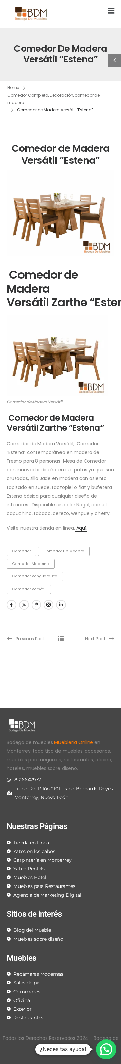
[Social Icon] (11, 605)
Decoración (61, 95)
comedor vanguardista (34, 576)
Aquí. (81, 528)
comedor (21, 551)
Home (13, 87)
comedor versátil (29, 589)
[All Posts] (60, 638)
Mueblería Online (73, 742)
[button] (90, 12)
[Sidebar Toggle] (114, 60)
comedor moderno (30, 563)
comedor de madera (63, 551)
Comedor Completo (27, 95)
